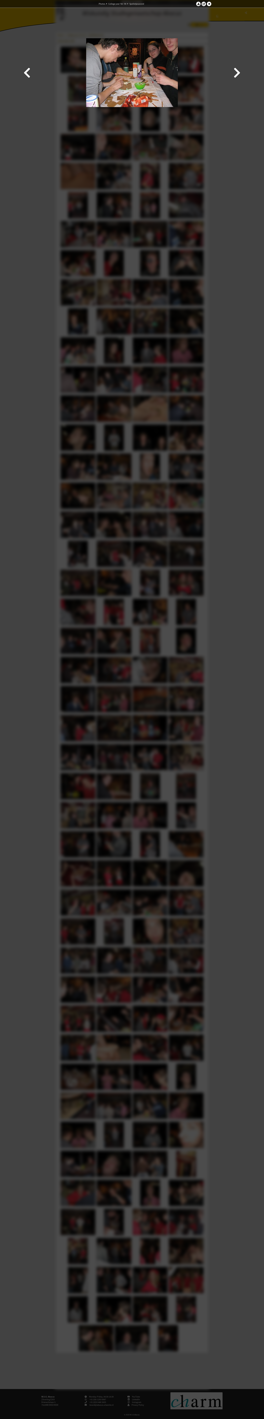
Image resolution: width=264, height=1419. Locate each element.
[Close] (209, 4)
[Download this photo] (198, 4)
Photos (102, 3)
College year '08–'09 (117, 3)
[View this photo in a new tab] (204, 4)
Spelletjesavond (136, 3)
